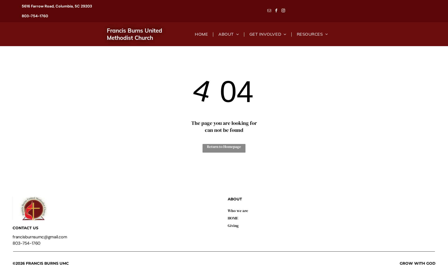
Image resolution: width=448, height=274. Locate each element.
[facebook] (276, 11)
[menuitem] (202, 34)
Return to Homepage (224, 146)
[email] (269, 11)
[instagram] (283, 11)
